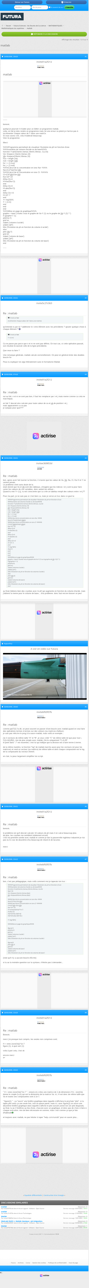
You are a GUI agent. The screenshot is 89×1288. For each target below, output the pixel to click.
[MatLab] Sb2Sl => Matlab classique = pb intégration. (22, 1221)
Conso (28, 1263)
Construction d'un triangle (54, 1195)
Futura (13, 1263)
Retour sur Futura (22, 2)
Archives (21, 1263)
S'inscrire (66, 2)
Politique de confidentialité (57, 1263)
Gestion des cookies (39, 1263)
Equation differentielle (33, 1195)
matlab (4, 1207)
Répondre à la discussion (44, 34)
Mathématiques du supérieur (12, 28)
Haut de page (73, 1263)
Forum (8, 26)
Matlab (4, 1216)
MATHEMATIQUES (55, 26)
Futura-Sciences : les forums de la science (30, 26)
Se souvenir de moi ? (57, 7)
